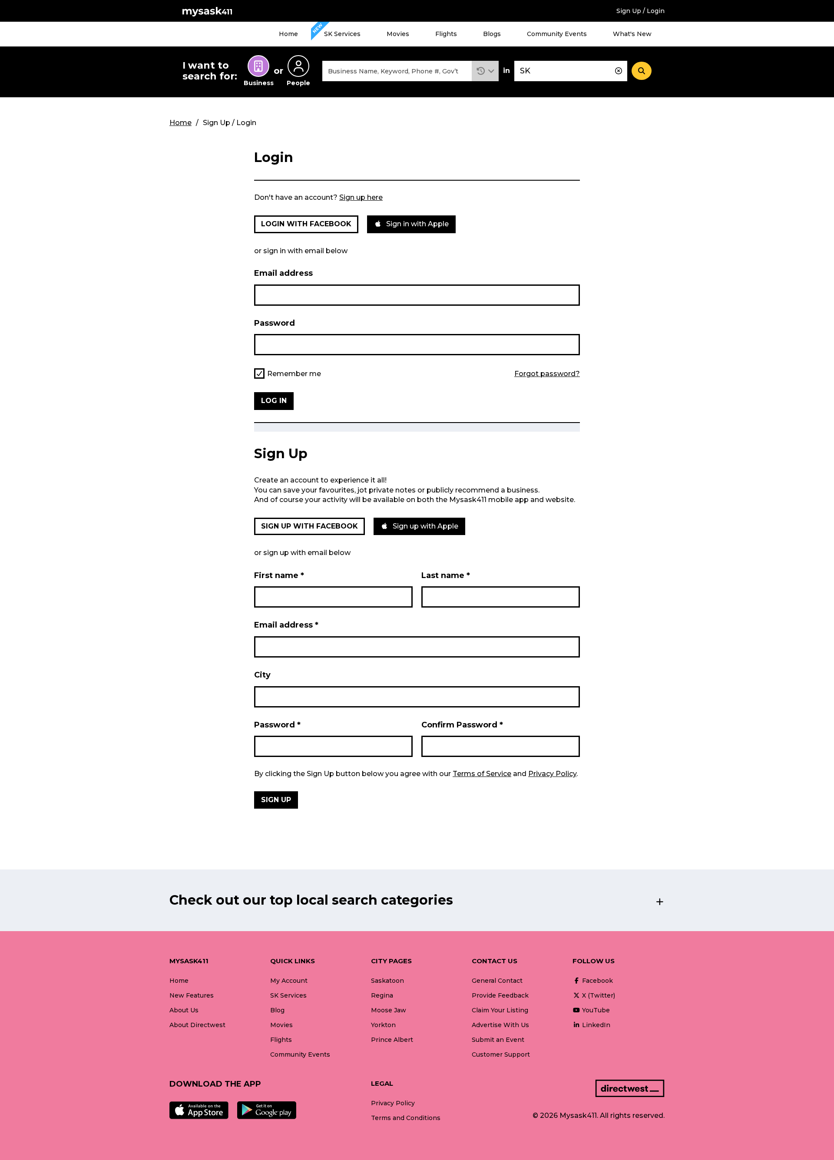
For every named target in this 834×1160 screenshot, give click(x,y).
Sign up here (361, 197)
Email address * (286, 625)
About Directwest (197, 1025)
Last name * (445, 575)
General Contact (497, 981)
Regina (382, 995)
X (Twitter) (597, 995)
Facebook (596, 981)
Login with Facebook (306, 224)
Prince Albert (392, 1040)
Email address (283, 273)
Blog (277, 1010)
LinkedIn (595, 1025)
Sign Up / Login (640, 11)
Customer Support (501, 1054)
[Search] (642, 71)
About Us (184, 1010)
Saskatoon (387, 981)
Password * (277, 725)
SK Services (342, 34)
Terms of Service (482, 774)
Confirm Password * (462, 725)
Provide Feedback (500, 995)
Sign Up (276, 800)
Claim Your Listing (500, 1010)
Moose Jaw (388, 1010)
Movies (398, 34)
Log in (274, 401)
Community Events (557, 34)
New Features (191, 995)
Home (288, 34)
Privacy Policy (552, 774)
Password (274, 323)
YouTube (595, 1010)
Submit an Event (498, 1040)
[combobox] (397, 71)
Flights (446, 34)
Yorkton (383, 1025)
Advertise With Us (500, 1025)
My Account (289, 981)
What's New (632, 34)
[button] (485, 71)
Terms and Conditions (405, 1118)
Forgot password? (547, 374)
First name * (279, 575)
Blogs (492, 34)
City (262, 675)
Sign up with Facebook (309, 526)
